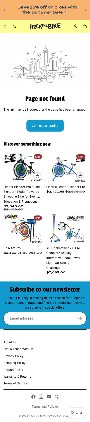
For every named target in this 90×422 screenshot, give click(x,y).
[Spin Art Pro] (23, 229)
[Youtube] (49, 396)
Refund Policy (13, 370)
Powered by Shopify (59, 415)
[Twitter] (56, 396)
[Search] (14, 26)
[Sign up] (80, 318)
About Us (10, 342)
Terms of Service (15, 383)
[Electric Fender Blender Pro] (66, 168)
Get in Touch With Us (18, 349)
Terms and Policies (45, 406)
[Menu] (5, 26)
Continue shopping (45, 125)
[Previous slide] (5, 10)
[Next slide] (85, 10)
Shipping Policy (14, 363)
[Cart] (85, 26)
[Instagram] (41, 396)
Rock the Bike (37, 415)
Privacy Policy (13, 356)
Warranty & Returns (17, 376)
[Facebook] (33, 396)
